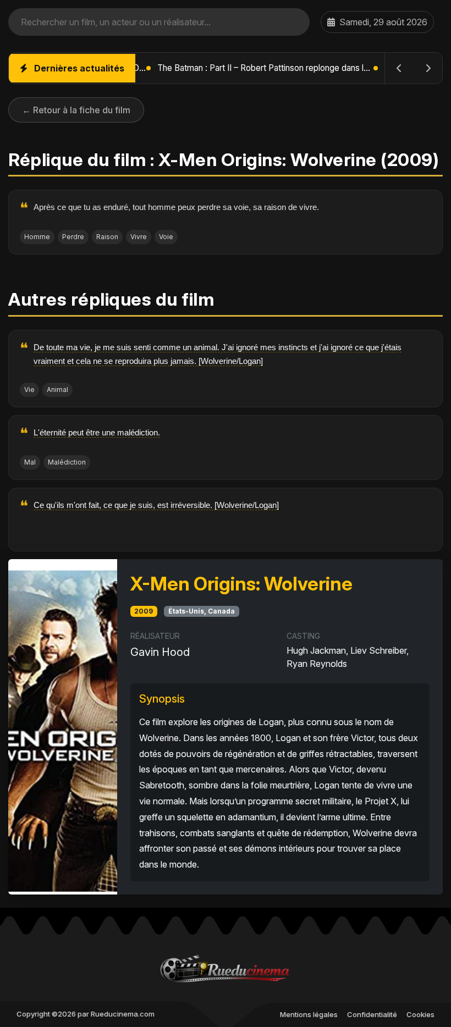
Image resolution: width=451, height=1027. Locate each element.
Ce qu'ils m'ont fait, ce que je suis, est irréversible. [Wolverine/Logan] (156, 505)
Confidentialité (372, 1014)
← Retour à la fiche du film (76, 109)
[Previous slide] (399, 68)
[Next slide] (428, 68)
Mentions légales (309, 1014)
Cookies (420, 1014)
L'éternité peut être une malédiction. (97, 432)
